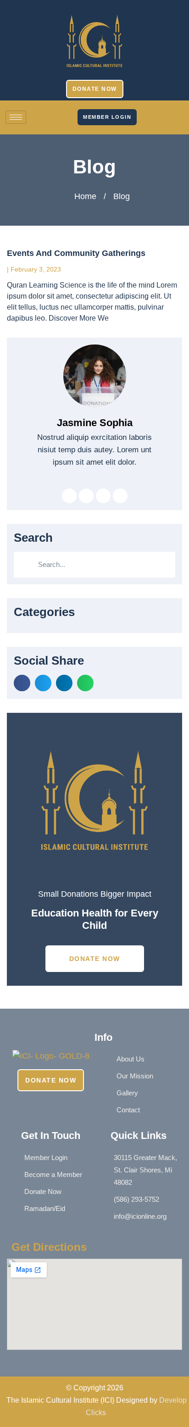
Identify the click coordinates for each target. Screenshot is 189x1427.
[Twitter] (86, 496)
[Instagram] (143, 117)
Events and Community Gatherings (76, 253)
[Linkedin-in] (103, 496)
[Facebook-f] (143, 109)
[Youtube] (143, 126)
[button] (22, 683)
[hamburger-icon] (16, 117)
